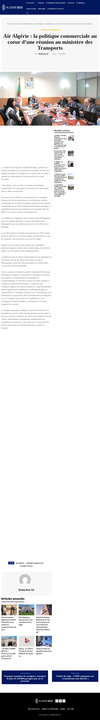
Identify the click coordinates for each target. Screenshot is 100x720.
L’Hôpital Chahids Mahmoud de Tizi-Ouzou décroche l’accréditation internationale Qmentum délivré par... (43, 624)
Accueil (10, 24)
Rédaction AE (43, 54)
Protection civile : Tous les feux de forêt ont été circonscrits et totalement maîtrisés (60, 155)
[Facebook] (41, 62)
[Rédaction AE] (26, 580)
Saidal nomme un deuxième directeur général (44, 651)
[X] (47, 62)
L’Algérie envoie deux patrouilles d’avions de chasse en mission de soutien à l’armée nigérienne (60, 178)
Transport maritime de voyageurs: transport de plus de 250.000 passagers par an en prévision (25, 678)
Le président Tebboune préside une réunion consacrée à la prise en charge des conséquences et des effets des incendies (60, 190)
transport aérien (26, 566)
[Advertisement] (26, 146)
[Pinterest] (52, 62)
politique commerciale (35, 563)
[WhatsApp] (58, 62)
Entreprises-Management (24, 24)
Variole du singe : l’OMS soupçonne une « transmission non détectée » (75, 677)
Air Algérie (20, 563)
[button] (27, 13)
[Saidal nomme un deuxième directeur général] (44, 641)
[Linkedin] (60, 700)
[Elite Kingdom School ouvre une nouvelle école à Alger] (26, 609)
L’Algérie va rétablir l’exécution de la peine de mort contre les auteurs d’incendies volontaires (60, 166)
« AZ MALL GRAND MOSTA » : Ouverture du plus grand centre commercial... (8, 653)
